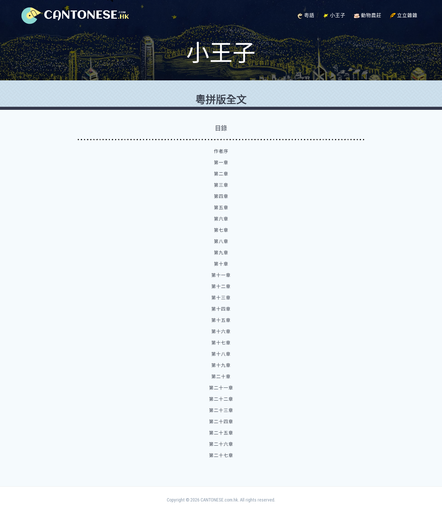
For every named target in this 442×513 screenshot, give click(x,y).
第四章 (221, 196)
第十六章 (221, 331)
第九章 (221, 252)
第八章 (221, 241)
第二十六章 (221, 444)
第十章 (221, 263)
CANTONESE (80, 15)
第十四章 (221, 309)
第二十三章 (221, 410)
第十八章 (221, 354)
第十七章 (221, 342)
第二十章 (221, 376)
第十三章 (221, 297)
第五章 (221, 207)
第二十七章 (221, 455)
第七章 (221, 230)
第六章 (221, 218)
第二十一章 (221, 387)
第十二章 (221, 286)
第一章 (221, 162)
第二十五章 (221, 432)
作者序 (221, 151)
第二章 (221, 173)
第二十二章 (221, 399)
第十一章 (221, 275)
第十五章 (221, 320)
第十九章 (221, 365)
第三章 (221, 185)
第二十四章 (221, 421)
